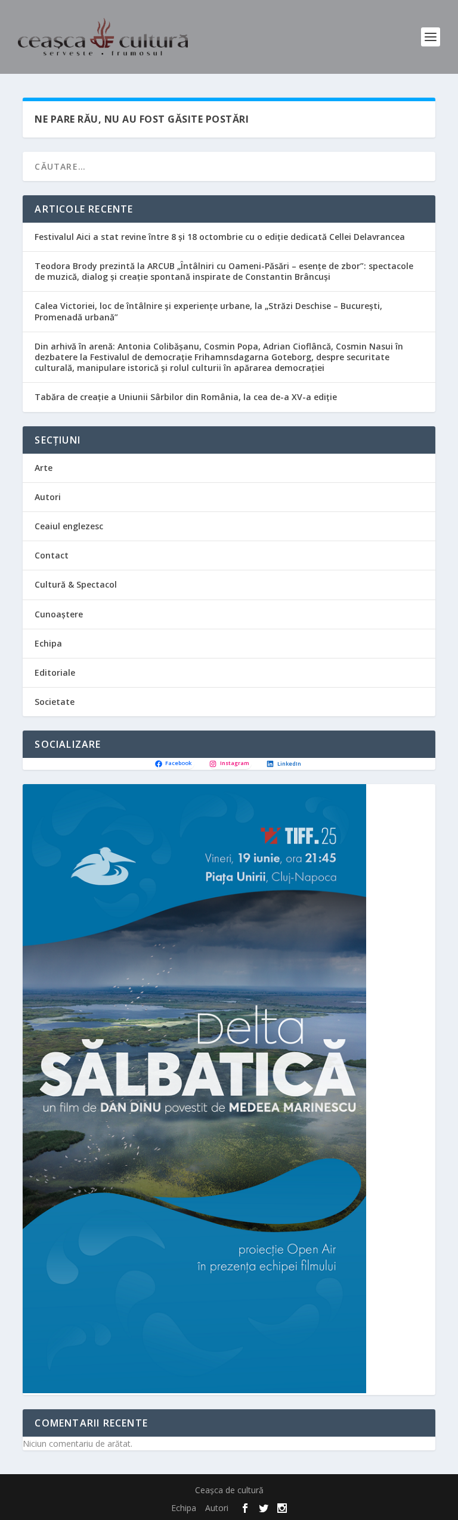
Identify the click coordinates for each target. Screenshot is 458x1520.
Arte (43, 467)
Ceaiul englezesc (69, 526)
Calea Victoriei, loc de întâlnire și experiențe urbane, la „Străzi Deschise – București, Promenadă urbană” (208, 311)
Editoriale (55, 672)
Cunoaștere (59, 614)
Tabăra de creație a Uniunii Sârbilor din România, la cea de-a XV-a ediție (186, 396)
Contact (52, 555)
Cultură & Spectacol (76, 584)
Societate (55, 701)
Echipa (48, 643)
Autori (48, 496)
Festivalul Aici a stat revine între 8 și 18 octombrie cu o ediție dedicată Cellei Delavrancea (220, 236)
